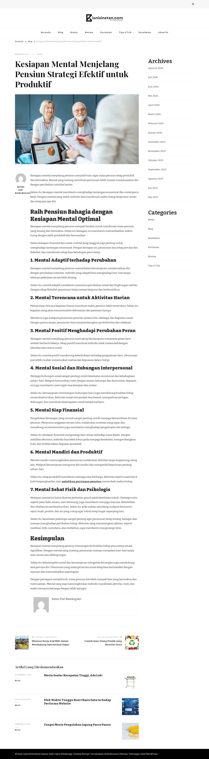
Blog (60, 32)
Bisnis (74, 32)
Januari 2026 (155, 132)
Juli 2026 (153, 77)
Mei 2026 (153, 95)
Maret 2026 (154, 114)
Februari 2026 (156, 123)
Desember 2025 (157, 142)
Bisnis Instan (41, 754)
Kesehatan (145, 32)
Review (89, 32)
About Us (163, 32)
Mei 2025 (153, 197)
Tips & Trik (125, 32)
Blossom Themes (119, 754)
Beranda (46, 32)
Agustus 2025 (155, 178)
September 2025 (157, 169)
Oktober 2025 (155, 160)
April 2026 (154, 105)
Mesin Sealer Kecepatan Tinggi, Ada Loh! (73, 675)
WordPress (152, 754)
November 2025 (157, 151)
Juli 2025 (153, 188)
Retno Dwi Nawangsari (20, 190)
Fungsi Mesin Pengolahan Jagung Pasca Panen (77, 724)
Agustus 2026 (155, 68)
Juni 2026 (153, 86)
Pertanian (106, 32)
